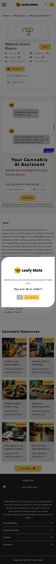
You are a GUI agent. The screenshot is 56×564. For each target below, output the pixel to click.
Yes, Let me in (31, 297)
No (20, 297)
